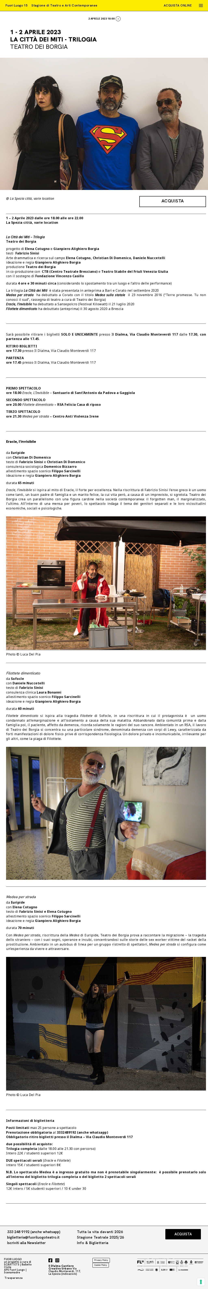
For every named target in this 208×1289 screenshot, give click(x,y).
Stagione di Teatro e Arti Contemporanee (64, 5)
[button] (183, 1234)
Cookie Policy (100, 1265)
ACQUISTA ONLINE (178, 5)
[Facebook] (50, 1260)
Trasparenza (13, 1278)
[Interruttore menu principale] (201, 5)
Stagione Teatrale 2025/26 (100, 1237)
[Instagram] (57, 1260)
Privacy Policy (101, 1260)
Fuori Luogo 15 (16, 5)
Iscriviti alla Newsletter (26, 1242)
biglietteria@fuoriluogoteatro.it (33, 1237)
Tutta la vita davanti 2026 (100, 1231)
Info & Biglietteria (92, 1242)
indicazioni (69, 1274)
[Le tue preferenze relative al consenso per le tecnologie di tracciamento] (201, 1282)
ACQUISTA (172, 201)
